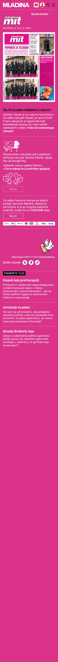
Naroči (13, 215)
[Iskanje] (48, 5)
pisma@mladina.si (46, 257)
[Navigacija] (53, 4)
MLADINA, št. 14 (11, 28)
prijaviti (45, 168)
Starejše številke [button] (39, 14)
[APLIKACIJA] (36, 5)
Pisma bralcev (18, 257)
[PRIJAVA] (42, 5)
